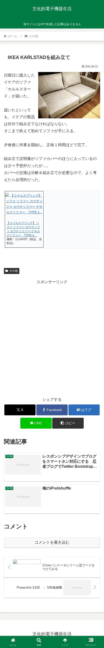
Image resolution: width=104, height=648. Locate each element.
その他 (13, 271)
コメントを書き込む (52, 542)
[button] (67, 423)
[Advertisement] (52, 337)
